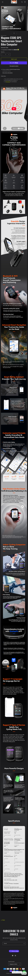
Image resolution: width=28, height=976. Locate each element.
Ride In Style (12, 973)
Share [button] (3, 920)
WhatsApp (8, 81)
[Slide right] (16, 33)
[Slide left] (11, 33)
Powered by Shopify (18, 973)
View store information (7, 72)
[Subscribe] (23, 943)
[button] (2, 2)
